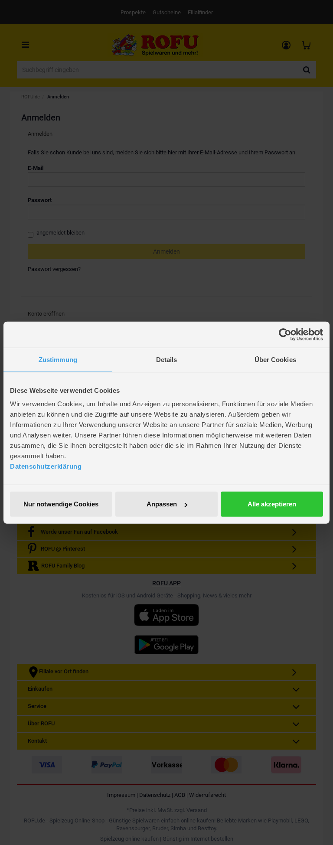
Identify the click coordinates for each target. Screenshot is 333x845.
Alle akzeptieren (272, 504)
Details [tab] (166, 359)
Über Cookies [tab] (275, 359)
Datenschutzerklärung (46, 466)
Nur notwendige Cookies (60, 504)
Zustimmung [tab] (58, 359)
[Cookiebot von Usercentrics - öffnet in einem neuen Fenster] (285, 334)
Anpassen (162, 504)
